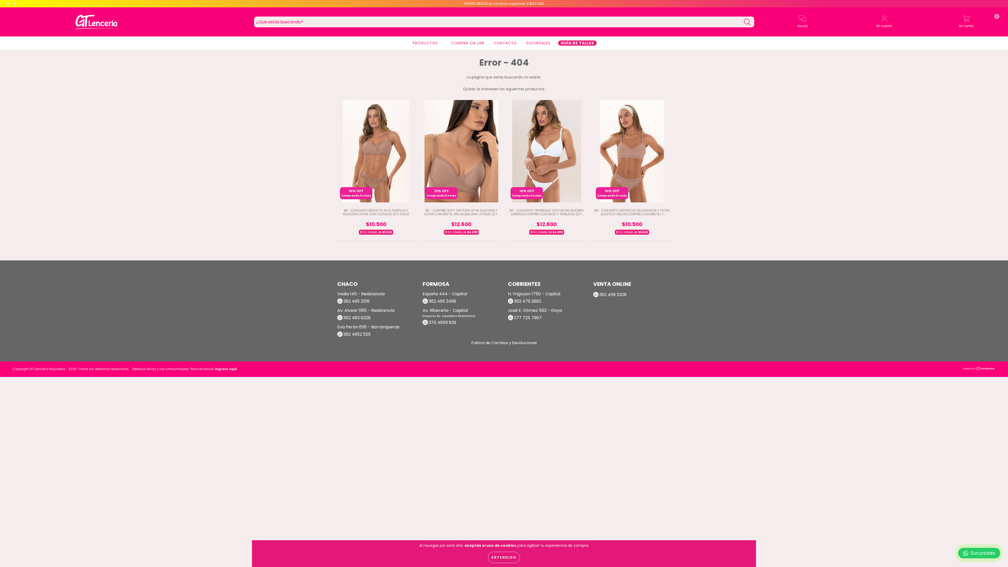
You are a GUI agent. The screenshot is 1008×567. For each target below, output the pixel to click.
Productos (426, 43)
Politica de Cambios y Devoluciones (504, 342)
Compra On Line (468, 43)
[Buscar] (747, 22)
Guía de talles (577, 43)
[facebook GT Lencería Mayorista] (14, 3)
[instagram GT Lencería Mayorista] (8, 3)
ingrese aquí (226, 369)
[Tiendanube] (979, 369)
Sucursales (538, 43)
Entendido (504, 557)
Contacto (505, 43)
